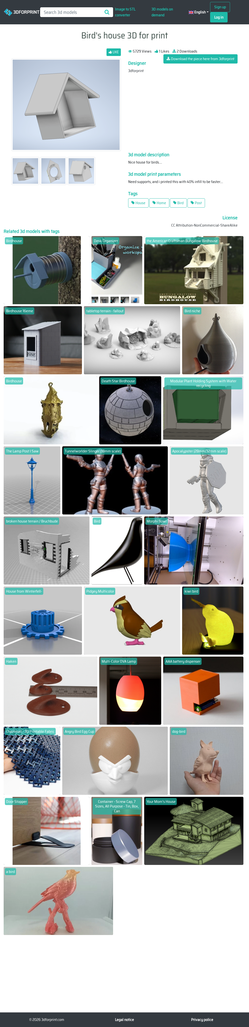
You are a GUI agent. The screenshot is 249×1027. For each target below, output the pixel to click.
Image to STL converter (125, 12)
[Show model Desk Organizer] (116, 270)
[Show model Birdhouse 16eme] (43, 340)
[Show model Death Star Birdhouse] (130, 410)
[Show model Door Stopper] (46, 830)
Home (161, 203)
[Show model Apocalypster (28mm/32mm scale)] (206, 480)
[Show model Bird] (116, 550)
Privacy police (202, 1020)
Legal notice (124, 1020)
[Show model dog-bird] (206, 760)
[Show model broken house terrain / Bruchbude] (46, 550)
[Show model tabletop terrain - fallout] (132, 340)
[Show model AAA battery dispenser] (203, 690)
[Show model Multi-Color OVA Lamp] (130, 690)
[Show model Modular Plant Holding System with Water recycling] (203, 410)
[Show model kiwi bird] (212, 620)
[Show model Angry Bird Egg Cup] (115, 760)
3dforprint (136, 71)
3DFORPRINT (24, 12)
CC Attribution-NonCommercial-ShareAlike (204, 225)
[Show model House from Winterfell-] (43, 620)
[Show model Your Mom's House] (193, 830)
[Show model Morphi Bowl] (193, 550)
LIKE (115, 52)
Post (198, 203)
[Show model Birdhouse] (46, 270)
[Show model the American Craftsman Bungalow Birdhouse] (193, 270)
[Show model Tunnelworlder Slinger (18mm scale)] (115, 480)
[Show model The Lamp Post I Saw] (32, 480)
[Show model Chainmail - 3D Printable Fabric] (32, 760)
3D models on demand (162, 12)
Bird (180, 203)
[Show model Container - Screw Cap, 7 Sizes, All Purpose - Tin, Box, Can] (116, 830)
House (140, 203)
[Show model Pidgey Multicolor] (132, 620)
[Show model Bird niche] (212, 340)
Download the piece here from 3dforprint (202, 59)
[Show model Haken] (50, 690)
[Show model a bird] (58, 901)
